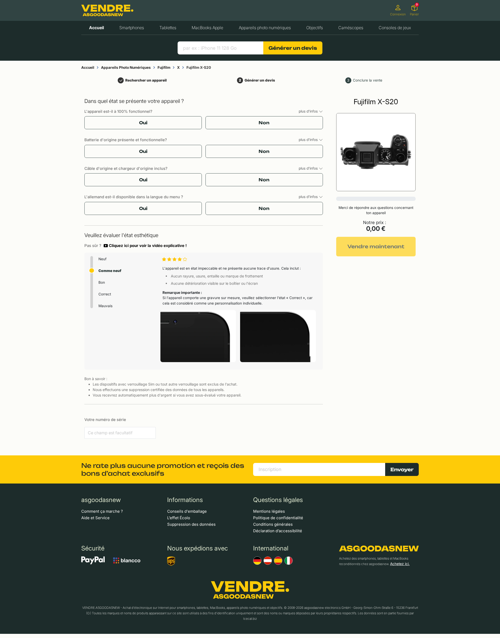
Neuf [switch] (102, 259)
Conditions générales (273, 524)
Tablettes (167, 27)
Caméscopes (350, 27)
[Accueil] (107, 10)
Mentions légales (269, 511)
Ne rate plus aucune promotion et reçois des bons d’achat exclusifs (162, 469)
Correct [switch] (104, 294)
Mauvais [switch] (105, 306)
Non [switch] (264, 122)
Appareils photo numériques (265, 27)
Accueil (96, 27)
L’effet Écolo (178, 517)
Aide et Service (95, 517)
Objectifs (314, 27)
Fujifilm (164, 67)
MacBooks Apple (207, 27)
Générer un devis (292, 48)
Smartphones (131, 27)
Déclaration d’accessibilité (277, 530)
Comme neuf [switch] (109, 271)
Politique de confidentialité (278, 517)
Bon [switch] (101, 282)
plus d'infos (309, 111)
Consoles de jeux (395, 27)
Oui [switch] (143, 122)
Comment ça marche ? (102, 511)
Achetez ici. (400, 564)
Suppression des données (191, 524)
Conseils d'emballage (187, 511)
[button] (145, 245)
